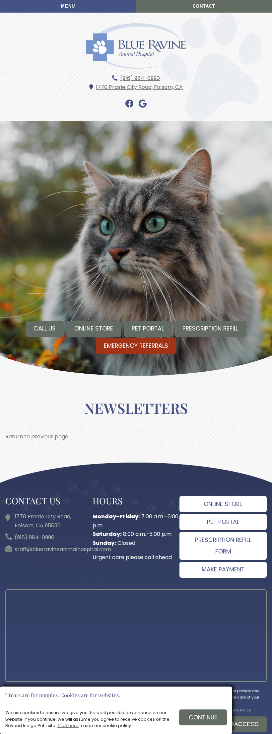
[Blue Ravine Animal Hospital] (136, 46)
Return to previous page (36, 436)
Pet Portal (148, 328)
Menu (68, 6)
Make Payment (223, 569)
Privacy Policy (238, 710)
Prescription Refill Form (223, 545)
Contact (204, 6)
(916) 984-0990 (140, 78)
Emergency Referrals (136, 346)
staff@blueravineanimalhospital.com (63, 549)
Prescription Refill (210, 328)
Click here (68, 725)
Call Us (45, 328)
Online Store (93, 328)
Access (246, 724)
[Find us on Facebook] (129, 104)
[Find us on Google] (143, 104)
